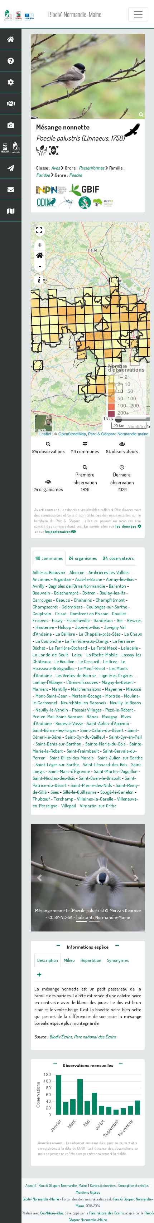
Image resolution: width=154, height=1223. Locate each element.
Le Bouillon (64, 661)
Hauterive (44, 627)
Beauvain (41, 593)
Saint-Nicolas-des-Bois (54, 778)
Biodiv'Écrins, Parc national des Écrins (82, 1036)
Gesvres (134, 620)
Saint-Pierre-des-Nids (91, 785)
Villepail (68, 805)
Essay (57, 620)
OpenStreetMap (72, 433)
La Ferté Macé (104, 648)
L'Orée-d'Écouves (82, 682)
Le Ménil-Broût (91, 668)
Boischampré (66, 593)
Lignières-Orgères (116, 675)
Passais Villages (86, 710)
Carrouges (42, 600)
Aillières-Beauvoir (49, 572)
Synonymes (118, 960)
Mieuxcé (133, 689)
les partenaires (58, 531)
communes (49, 558)
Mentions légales (88, 1192)
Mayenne (113, 689)
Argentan (62, 579)
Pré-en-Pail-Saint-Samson (58, 716)
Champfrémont (110, 600)
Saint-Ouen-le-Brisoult (100, 778)
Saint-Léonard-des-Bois (105, 764)
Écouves (40, 620)
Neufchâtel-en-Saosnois (83, 702)
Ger (120, 620)
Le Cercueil (88, 661)
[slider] (118, 419)
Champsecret (45, 607)
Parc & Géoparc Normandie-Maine (62, 1185)
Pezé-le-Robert (119, 710)
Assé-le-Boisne (88, 579)
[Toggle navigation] (138, 14)
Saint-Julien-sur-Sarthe (120, 757)
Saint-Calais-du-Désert (102, 730)
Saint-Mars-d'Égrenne (69, 771)
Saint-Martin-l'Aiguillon (116, 771)
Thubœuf (41, 799)
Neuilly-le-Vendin (51, 710)
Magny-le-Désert (117, 682)
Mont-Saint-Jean (51, 696)
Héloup (64, 627)
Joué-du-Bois (87, 627)
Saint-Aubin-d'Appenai (108, 723)
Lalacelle (129, 648)
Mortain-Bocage (86, 696)
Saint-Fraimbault (83, 751)
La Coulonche (48, 641)
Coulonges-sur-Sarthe (106, 607)
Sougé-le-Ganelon (117, 792)
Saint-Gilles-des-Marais (71, 757)
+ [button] (40, 245)
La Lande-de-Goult (50, 654)
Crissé (60, 613)
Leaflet (45, 433)
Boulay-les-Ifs (112, 593)
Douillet (119, 613)
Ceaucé (63, 600)
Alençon (77, 572)
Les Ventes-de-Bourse (76, 675)
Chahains (83, 600)
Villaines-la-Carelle (95, 799)
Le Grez (110, 661)
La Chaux (133, 634)
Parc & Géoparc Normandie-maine (118, 433)
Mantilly (59, 689)
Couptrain (42, 613)
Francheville (78, 620)
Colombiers (72, 607)
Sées (54, 792)
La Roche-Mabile (101, 654)
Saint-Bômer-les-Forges (54, 730)
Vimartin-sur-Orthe (98, 805)
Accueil (30, 1185)
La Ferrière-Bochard (68, 648)
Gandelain (103, 620)
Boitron (89, 593)
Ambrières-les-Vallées (108, 572)
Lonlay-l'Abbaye (47, 682)
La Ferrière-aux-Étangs (87, 641)
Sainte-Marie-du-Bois (105, 744)
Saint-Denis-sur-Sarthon (58, 744)
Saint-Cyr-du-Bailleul (85, 737)
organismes (82, 558)
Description (47, 960)
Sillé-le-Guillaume (79, 792)
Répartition (91, 960)
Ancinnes (41, 579)
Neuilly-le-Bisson (125, 702)
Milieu (69, 960)
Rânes (92, 716)
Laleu (77, 654)
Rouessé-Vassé (69, 723)
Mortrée (112, 696)
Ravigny (109, 716)
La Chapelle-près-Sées (99, 634)
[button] (39, 255)
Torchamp (63, 799)
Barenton (117, 586)
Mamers (40, 689)
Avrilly (38, 586)
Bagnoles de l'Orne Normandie (76, 586)
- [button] (40, 266)
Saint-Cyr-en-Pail (125, 737)
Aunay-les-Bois (120, 579)
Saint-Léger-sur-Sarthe (57, 764)
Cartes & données (103, 1185)
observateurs (118, 558)
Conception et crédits (133, 1185)
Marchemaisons (86, 689)
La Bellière (65, 634)
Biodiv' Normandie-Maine (74, 14)
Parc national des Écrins (106, 1212)
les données (126, 526)
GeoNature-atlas (51, 1212)
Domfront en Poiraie (89, 613)
